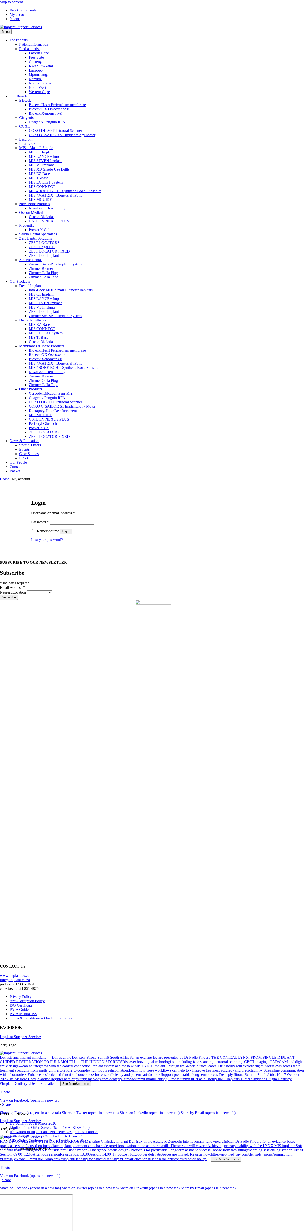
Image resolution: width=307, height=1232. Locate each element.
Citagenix (26, 118)
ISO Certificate (21, 1005)
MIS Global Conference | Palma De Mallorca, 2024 (49, 1140)
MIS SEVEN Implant (45, 161)
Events (24, 449)
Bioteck (25, 100)
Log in (66, 531)
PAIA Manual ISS (23, 1014)
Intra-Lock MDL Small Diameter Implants (61, 290)
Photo (5, 1092)
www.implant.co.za (15, 975)
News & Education (24, 441)
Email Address (12, 587)
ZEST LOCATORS (44, 243)
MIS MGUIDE (40, 199)
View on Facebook (30, 1100)
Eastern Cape (39, 53)
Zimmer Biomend (42, 268)
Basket (15, 471)
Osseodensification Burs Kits (51, 393)
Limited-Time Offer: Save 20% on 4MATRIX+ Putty (50, 1127)
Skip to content (11, 2)
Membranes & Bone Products (41, 346)
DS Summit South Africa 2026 (33, 1123)
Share (6, 1105)
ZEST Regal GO (42, 247)
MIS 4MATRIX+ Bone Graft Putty (55, 195)
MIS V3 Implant (41, 165)
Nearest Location (13, 592)
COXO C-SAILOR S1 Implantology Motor (62, 135)
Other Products (30, 389)
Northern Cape (40, 83)
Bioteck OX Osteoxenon (47, 355)
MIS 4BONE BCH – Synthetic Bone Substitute (65, 191)
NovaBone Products (34, 204)
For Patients (19, 40)
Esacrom (25, 139)
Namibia (35, 79)
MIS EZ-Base (39, 174)
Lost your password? (47, 540)
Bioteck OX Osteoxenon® (49, 109)
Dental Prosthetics (33, 320)
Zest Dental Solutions (35, 238)
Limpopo (36, 70)
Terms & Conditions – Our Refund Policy (41, 1018)
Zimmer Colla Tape (43, 277)
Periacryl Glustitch (43, 424)
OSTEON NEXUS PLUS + (50, 221)
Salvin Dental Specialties (38, 234)
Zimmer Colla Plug (43, 273)
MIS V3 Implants (42, 307)
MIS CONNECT (42, 187)
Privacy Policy (21, 997)
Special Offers (30, 445)
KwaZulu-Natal (41, 66)
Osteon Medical (31, 212)
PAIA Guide (19, 1009)
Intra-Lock (27, 143)
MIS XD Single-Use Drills (49, 169)
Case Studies (29, 454)
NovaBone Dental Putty (47, 208)
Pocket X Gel (39, 230)
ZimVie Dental (30, 260)
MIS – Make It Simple (36, 148)
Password (40, 522)
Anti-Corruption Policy (27, 1001)
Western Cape (39, 92)
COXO (24, 126)
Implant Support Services (20, 1037)
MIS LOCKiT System (46, 182)
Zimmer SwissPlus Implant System (55, 264)
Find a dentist (29, 49)
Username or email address (53, 513)
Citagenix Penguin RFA (47, 122)
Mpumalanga (39, 75)
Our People (18, 462)
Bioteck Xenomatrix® (45, 113)
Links (23, 458)
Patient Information (33, 44)
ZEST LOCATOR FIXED (49, 251)
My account (19, 14)
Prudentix (26, 225)
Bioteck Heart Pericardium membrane (57, 105)
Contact (15, 467)
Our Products (20, 281)
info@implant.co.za (15, 980)
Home (4, 479)
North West (37, 87)
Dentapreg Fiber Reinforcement (53, 411)
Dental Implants (31, 286)
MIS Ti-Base (38, 178)
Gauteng (35, 62)
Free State (36, 57)
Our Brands (18, 96)
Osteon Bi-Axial (41, 217)
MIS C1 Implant (41, 152)
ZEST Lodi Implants (44, 255)
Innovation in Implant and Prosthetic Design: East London (54, 1132)
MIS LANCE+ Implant (46, 156)
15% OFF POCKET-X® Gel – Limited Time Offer (49, 1136)
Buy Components (23, 10)
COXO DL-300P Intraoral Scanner (55, 131)
